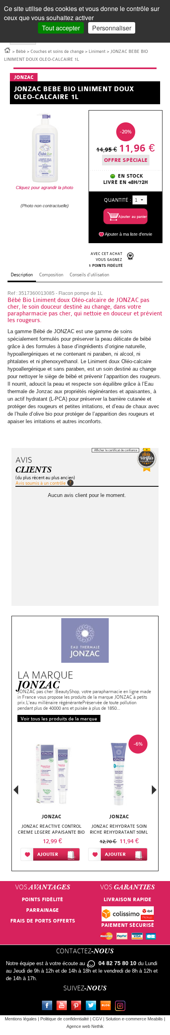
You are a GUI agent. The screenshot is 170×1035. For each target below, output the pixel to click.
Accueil (7, 50)
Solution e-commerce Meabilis (134, 1018)
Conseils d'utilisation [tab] (89, 275)
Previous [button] (15, 792)
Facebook (48, 1006)
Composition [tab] (51, 275)
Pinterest (78, 1006)
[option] (51, 799)
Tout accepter (61, 27)
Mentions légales (21, 1018)
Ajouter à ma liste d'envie (128, 234)
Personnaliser (111, 27)
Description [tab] (22, 275)
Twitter (92, 1006)
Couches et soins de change (57, 51)
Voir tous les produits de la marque (59, 719)
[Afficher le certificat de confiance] (147, 460)
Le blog (107, 1006)
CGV (97, 1018)
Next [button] (154, 790)
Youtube (63, 1006)
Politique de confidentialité (64, 1018)
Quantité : (117, 200)
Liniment (97, 51)
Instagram (121, 1006)
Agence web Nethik (85, 1026)
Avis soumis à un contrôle (40, 483)
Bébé (21, 51)
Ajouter (47, 854)
